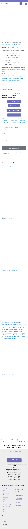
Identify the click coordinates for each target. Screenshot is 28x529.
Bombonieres (7, 502)
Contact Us (19, 505)
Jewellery (6, 509)
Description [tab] (5, 87)
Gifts (4, 512)
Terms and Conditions (19, 499)
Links (4, 521)
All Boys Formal (5, 498)
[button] (21, 3)
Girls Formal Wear (6, 489)
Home (3, 42)
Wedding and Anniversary (7, 505)
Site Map (5, 524)
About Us (18, 502)
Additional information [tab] (7, 89)
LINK (14, 467)
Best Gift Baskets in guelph (8, 44)
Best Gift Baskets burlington (12, 78)
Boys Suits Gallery (6, 494)
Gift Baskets (8, 42)
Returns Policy (20, 495)
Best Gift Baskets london (14, 80)
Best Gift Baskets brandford (10, 76)
